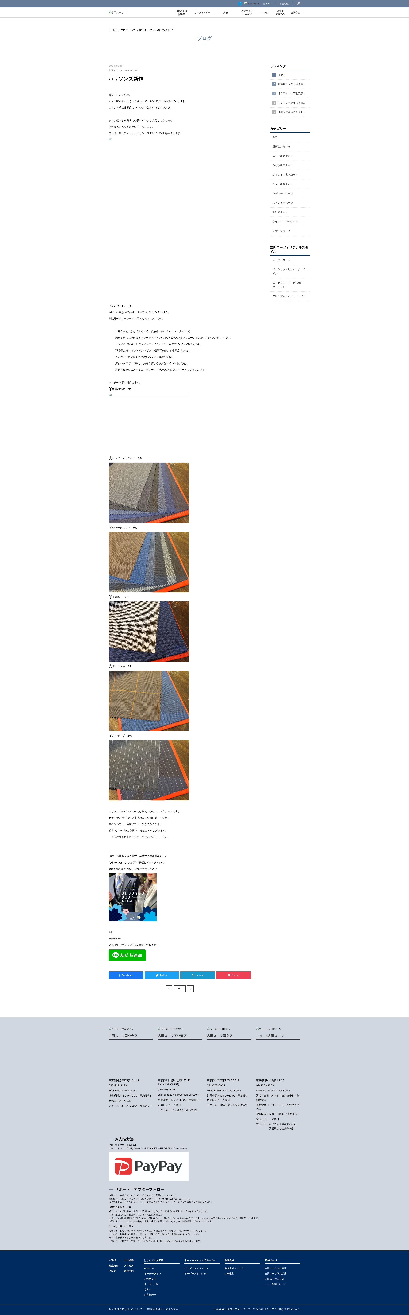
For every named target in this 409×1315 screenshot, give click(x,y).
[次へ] (190, 988)
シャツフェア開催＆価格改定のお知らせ (294, 102)
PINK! (281, 74)
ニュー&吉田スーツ (270, 1036)
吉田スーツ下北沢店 (172, 1036)
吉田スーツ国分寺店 (123, 1036)
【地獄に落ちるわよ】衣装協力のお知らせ (294, 112)
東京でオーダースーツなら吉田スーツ (252, 1309)
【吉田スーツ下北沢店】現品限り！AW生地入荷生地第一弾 (294, 93)
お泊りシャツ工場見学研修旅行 (294, 84)
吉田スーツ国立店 (219, 1036)
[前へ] (169, 988)
